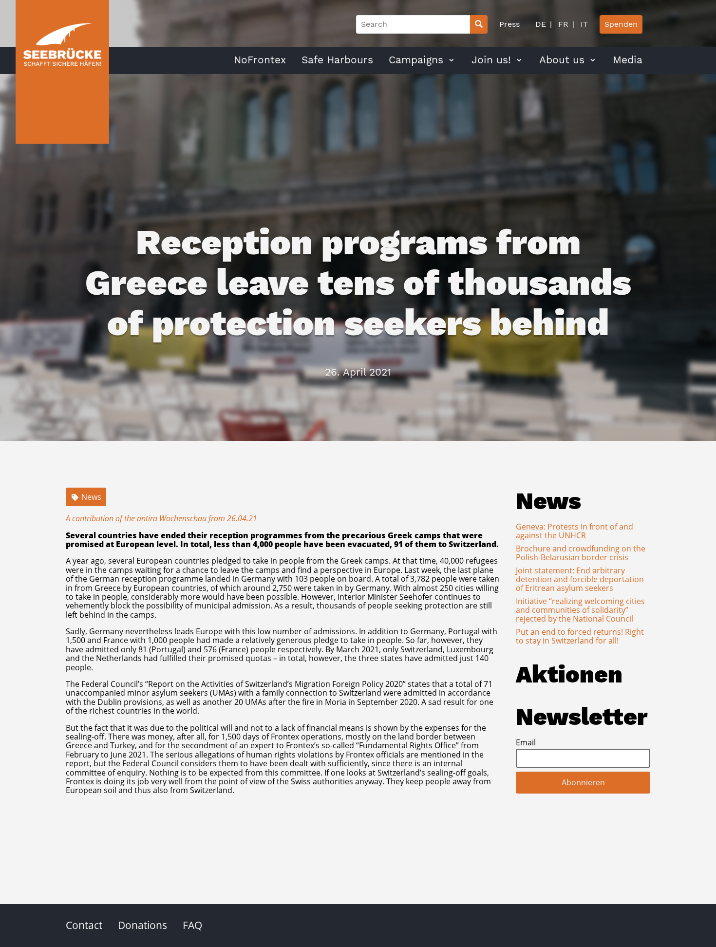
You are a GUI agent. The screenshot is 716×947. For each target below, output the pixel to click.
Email (526, 742)
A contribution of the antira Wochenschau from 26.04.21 (161, 518)
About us (561, 60)
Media (627, 60)
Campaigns (416, 60)
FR (562, 24)
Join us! (491, 60)
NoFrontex (260, 60)
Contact (84, 925)
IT (583, 24)
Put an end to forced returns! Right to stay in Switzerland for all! (580, 636)
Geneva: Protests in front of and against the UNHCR (574, 531)
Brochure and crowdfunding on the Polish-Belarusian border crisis (580, 553)
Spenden (621, 24)
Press (509, 24)
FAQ (192, 925)
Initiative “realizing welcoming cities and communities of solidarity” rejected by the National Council (580, 610)
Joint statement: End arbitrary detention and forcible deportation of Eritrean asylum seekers (580, 579)
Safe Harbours (337, 60)
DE (540, 24)
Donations (142, 925)
